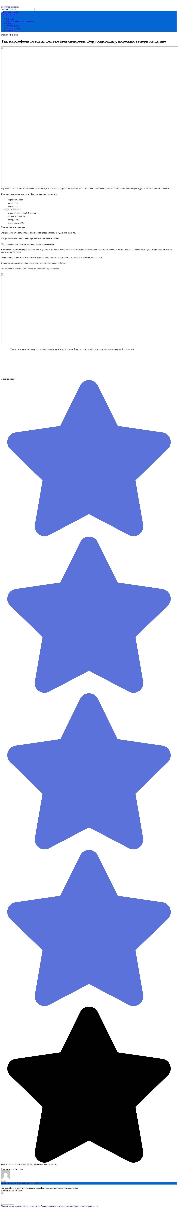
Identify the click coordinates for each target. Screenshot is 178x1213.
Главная (9, 30)
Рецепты (10, 19)
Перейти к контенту (10, 7)
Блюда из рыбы (13, 28)
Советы (9, 23)
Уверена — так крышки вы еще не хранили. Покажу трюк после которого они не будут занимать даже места (49, 1206)
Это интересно (12, 26)
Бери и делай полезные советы (20, 21)
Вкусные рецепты (9, 14)
